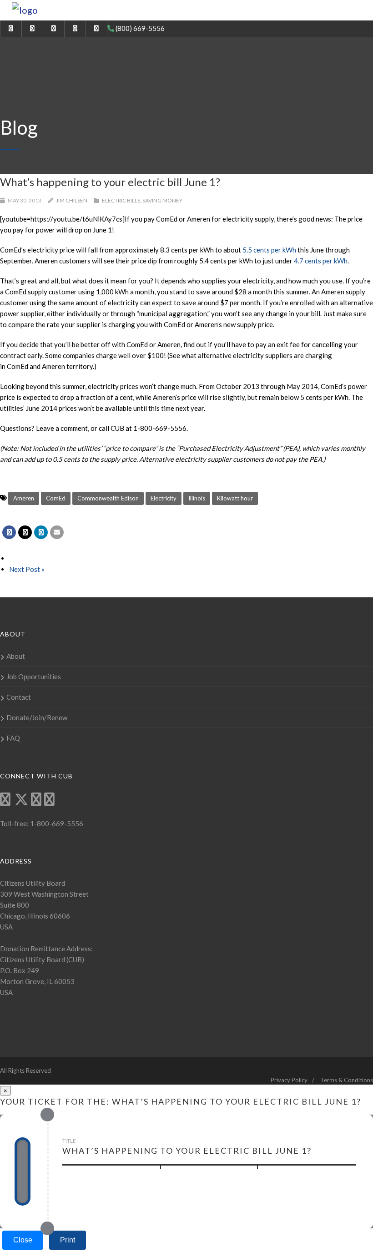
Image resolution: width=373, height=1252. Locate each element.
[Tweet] (25, 532)
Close (22, 1240)
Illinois (196, 498)
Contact (18, 697)
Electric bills (121, 200)
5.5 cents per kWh (269, 250)
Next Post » (27, 569)
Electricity (163, 498)
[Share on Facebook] (9, 532)
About (15, 656)
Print (67, 1240)
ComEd (56, 498)
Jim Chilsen (71, 200)
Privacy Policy (289, 1080)
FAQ (13, 738)
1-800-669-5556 (56, 823)
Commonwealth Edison (108, 498)
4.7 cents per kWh (321, 261)
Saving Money (162, 200)
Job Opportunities (33, 676)
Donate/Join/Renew (36, 717)
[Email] (57, 532)
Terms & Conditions (346, 1080)
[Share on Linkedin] (41, 532)
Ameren (23, 498)
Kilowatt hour (235, 498)
